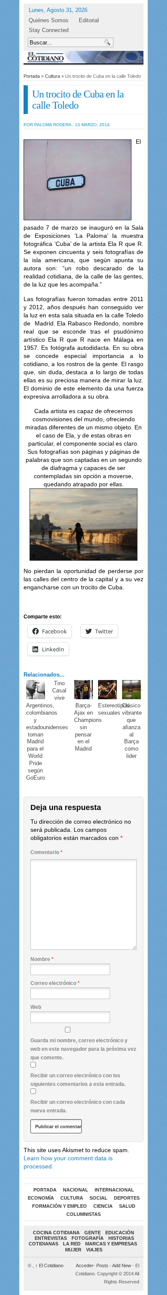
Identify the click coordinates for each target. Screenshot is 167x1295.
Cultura (52, 76)
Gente (92, 1232)
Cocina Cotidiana (56, 1232)
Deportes (127, 1197)
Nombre (42, 959)
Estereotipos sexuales (113, 709)
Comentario (46, 852)
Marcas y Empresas (111, 1243)
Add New (121, 1265)
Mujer (73, 1249)
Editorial (89, 20)
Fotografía (88, 1238)
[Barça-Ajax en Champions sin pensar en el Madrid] (83, 689)
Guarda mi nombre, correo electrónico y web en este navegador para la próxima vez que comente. (83, 1049)
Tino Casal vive (59, 690)
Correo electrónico (55, 983)
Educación (119, 1232)
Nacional (75, 1189)
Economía (41, 1197)
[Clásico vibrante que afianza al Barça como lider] (131, 689)
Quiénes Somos (49, 20)
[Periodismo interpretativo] (83, 57)
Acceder (84, 1265)
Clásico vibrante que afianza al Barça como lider (132, 730)
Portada (32, 76)
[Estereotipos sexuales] (107, 689)
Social (98, 1197)
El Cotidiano (49, 1265)
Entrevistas (51, 1238)
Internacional (114, 1189)
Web (35, 1007)
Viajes (94, 1249)
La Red (72, 1243)
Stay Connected (49, 30)
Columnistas (83, 1214)
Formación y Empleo (59, 1206)
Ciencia (103, 1206)
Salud (127, 1206)
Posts (102, 1265)
